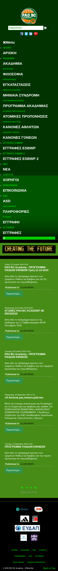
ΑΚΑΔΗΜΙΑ (8, 58)
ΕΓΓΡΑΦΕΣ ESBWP (13, 143)
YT (36, 33)
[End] (36, 488)
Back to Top (49, 568)
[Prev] (27, 488)
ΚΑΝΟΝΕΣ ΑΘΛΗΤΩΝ (11, 122)
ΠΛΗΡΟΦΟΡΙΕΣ (9, 206)
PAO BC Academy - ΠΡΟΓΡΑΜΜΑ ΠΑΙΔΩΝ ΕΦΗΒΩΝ (25, 355)
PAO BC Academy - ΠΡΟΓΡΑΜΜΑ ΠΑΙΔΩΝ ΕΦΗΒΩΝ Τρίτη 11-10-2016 (26, 269)
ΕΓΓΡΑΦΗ (7, 217)
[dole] (38, 509)
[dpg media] (34, 537)
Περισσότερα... (13, 293)
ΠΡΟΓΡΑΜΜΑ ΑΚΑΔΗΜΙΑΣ (13, 101)
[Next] (31, 488)
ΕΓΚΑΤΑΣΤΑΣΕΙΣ (9, 79)
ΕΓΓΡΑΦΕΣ (8, 227)
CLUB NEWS (27, 287)
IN (30, 33)
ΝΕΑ (5, 164)
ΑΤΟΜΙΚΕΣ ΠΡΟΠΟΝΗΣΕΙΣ (14, 111)
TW (26, 33)
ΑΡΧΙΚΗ (7, 47)
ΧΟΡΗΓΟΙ (8, 174)
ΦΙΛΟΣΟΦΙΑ (8, 69)
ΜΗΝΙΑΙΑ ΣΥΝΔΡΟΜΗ (11, 90)
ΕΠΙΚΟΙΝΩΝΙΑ (10, 185)
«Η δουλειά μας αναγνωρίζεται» (24, 397)
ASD (5, 195)
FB (21, 33)
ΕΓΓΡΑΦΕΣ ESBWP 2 (14, 153)
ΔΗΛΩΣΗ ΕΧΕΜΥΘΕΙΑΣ (36, 562)
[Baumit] (35, 518)
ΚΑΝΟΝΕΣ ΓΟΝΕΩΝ (11, 132)
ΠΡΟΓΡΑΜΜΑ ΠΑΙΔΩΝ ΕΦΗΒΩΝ (25, 446)
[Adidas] (25, 518)
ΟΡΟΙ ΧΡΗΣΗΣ (18, 562)
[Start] (22, 488)
